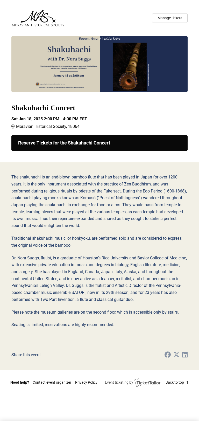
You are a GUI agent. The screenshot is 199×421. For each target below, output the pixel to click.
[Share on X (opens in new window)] (176, 354)
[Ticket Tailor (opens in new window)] (147, 383)
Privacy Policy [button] (86, 382)
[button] (52, 382)
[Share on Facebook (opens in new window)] (168, 354)
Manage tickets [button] (170, 18)
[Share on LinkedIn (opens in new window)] (185, 354)
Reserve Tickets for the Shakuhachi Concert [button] (64, 143)
